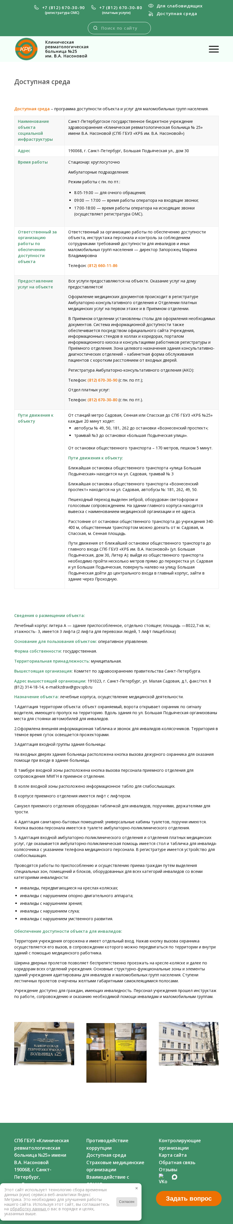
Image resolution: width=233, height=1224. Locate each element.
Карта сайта (173, 1155)
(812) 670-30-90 (102, 380)
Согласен (126, 1202)
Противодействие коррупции (107, 1144)
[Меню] (211, 49)
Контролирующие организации (180, 1144)
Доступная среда (177, 13)
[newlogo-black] (56, 49)
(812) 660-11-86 (102, 265)
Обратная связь (177, 1162)
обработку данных (28, 1208)
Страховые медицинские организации (115, 1166)
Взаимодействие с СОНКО (107, 1181)
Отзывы (168, 1169)
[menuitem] (59, 10)
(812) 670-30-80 (102, 399)
